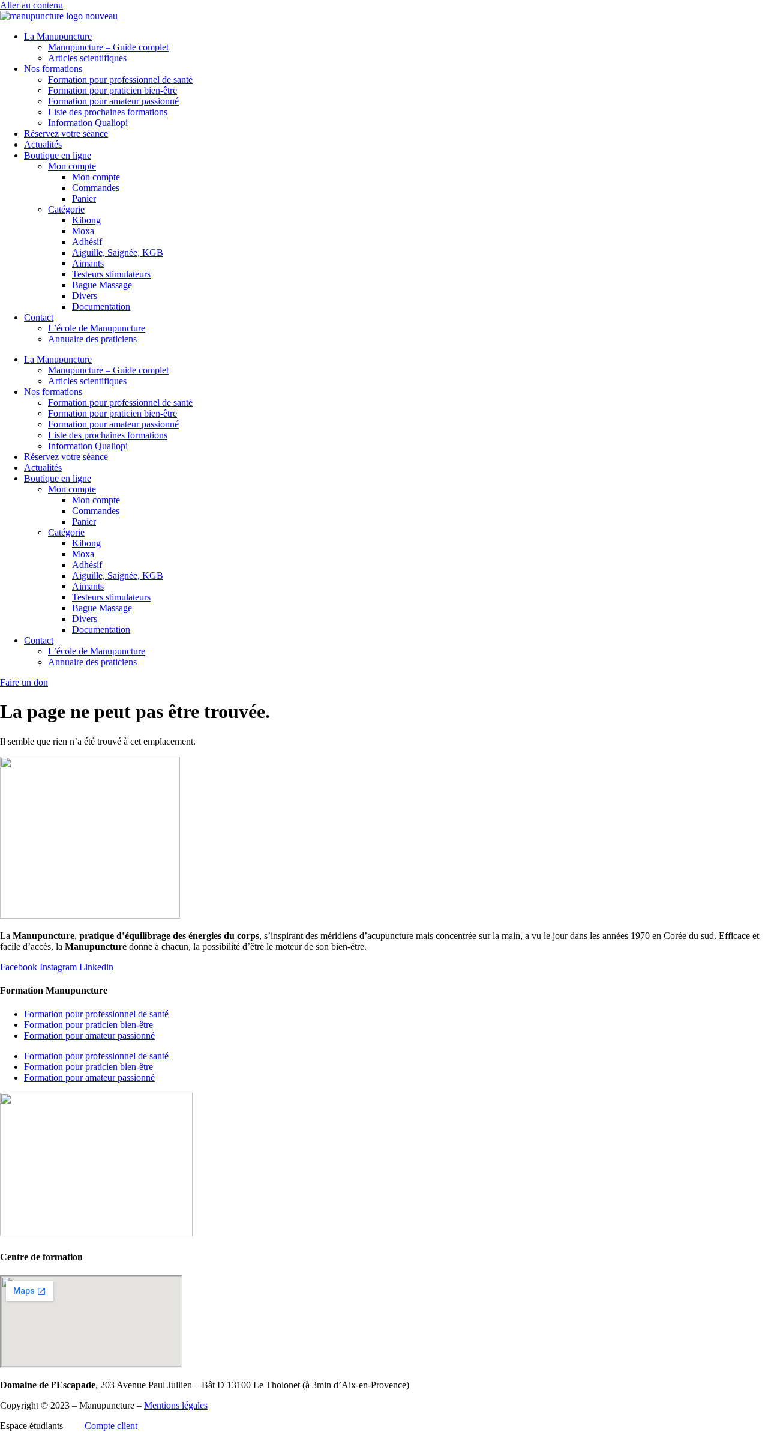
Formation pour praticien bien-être (112, 90)
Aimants (88, 263)
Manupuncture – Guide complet (108, 47)
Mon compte (72, 166)
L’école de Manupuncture (96, 328)
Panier (84, 198)
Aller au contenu (31, 5)
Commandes (95, 188)
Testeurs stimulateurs (111, 274)
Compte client (111, 1426)
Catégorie (66, 209)
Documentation (101, 306)
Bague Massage (102, 285)
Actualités (43, 144)
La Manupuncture (58, 36)
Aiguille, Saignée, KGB (117, 252)
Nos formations (53, 69)
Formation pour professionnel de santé (120, 79)
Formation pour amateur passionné (113, 101)
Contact (38, 317)
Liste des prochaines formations (107, 112)
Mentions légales (176, 1405)
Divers (84, 296)
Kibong (86, 220)
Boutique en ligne (57, 155)
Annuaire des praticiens (92, 339)
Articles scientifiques (87, 58)
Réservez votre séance (66, 133)
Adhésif (87, 242)
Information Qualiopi (88, 123)
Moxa (83, 231)
